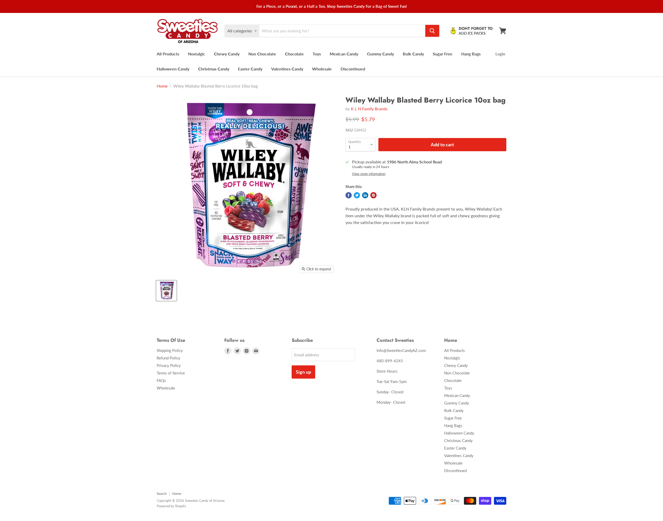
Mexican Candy (344, 53)
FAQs (161, 380)
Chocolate (294, 53)
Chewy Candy (227, 53)
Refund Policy (168, 358)
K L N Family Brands (369, 108)
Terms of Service (171, 373)
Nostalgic (196, 53)
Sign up (303, 372)
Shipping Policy (170, 350)
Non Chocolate (262, 53)
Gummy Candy (380, 53)
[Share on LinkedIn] (365, 195)
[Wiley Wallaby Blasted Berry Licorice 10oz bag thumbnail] (166, 290)
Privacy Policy (169, 365)
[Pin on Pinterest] (373, 195)
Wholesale (322, 68)
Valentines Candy (287, 68)
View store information (368, 174)
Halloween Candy (173, 68)
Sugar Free (442, 53)
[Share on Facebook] (348, 195)
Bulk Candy (413, 53)
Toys (317, 53)
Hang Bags (471, 53)
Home (162, 86)
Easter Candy (250, 68)
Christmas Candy (213, 68)
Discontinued (353, 68)
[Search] (432, 31)
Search (162, 493)
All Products (168, 53)
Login (500, 54)
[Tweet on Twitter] (357, 195)
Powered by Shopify (171, 506)
